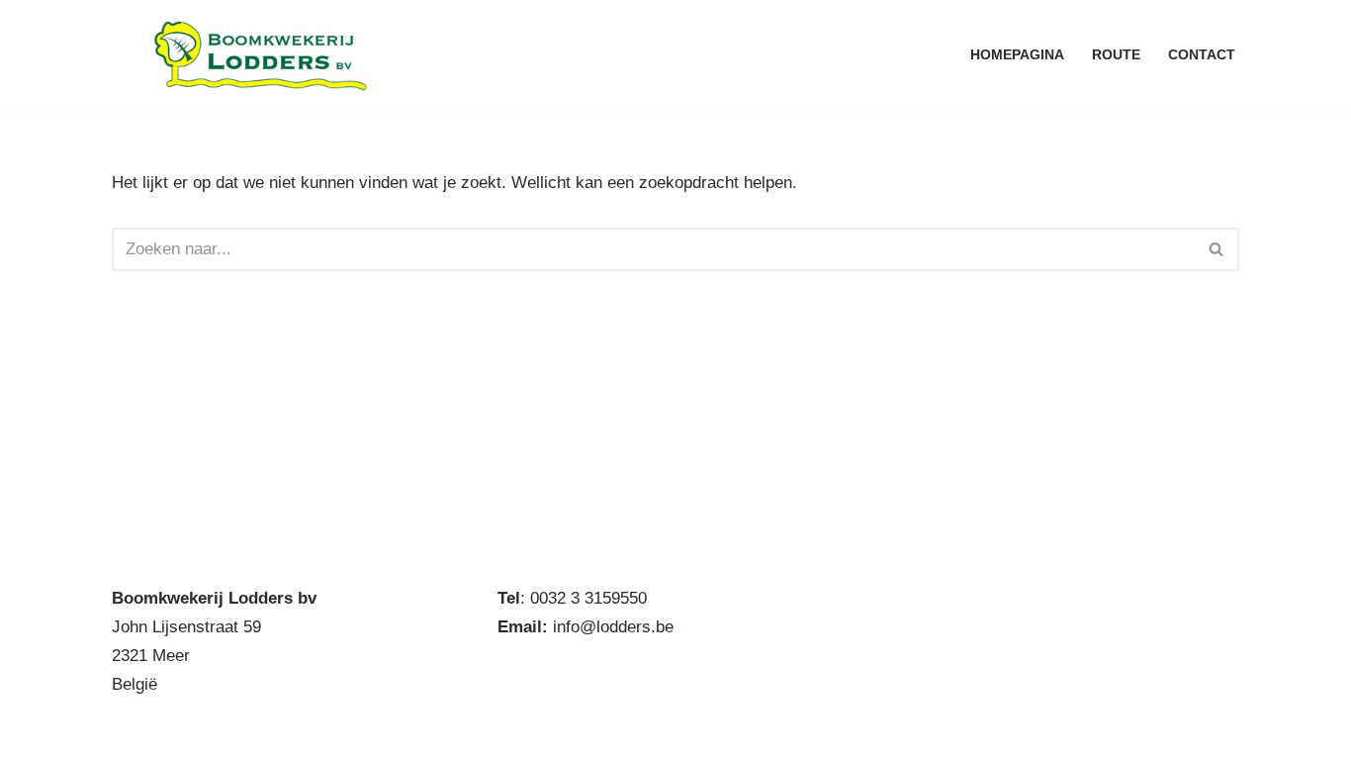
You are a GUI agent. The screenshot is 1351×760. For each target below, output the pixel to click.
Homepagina (1017, 55)
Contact (1201, 55)
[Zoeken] (1217, 249)
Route (1116, 55)
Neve (131, 732)
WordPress (377, 732)
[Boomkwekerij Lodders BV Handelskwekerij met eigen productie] (260, 55)
